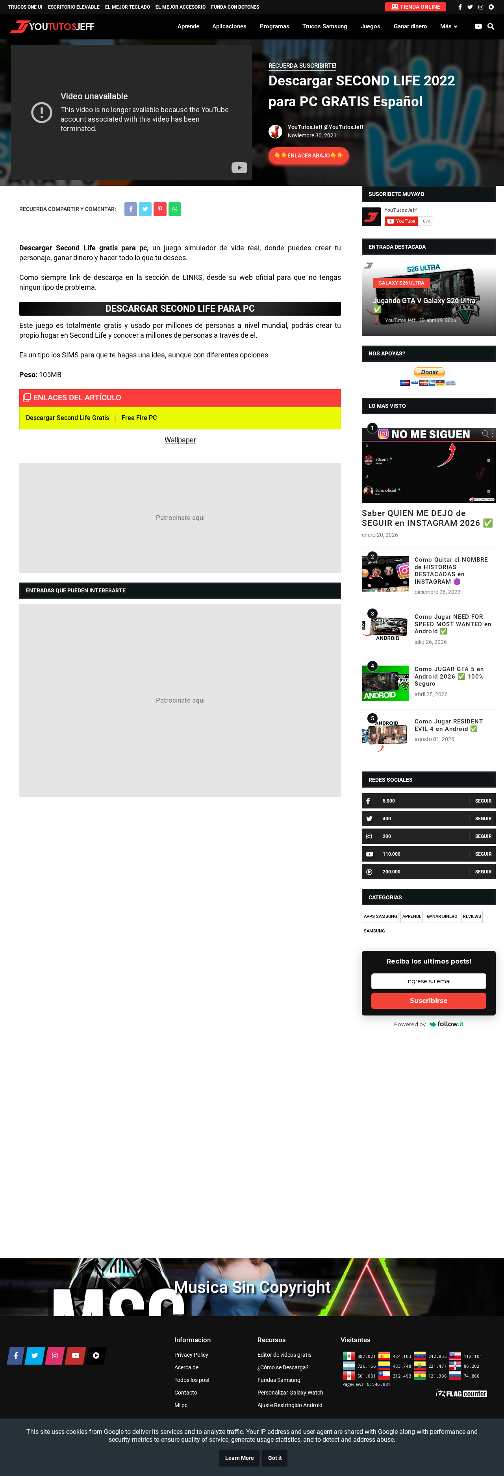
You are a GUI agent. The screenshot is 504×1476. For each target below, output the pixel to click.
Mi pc (180, 1405)
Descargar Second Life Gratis (67, 418)
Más (446, 26)
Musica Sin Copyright (252, 1287)
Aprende (188, 26)
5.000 (389, 801)
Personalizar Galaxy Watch (290, 1392)
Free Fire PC (139, 418)
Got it (275, 1458)
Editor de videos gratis (284, 1355)
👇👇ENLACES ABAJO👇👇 (308, 155)
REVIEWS (472, 916)
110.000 (391, 854)
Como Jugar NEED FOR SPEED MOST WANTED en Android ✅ (453, 624)
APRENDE (411, 916)
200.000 (391, 872)
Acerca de (186, 1367)
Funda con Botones (235, 7)
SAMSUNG (374, 931)
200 (387, 836)
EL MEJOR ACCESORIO (181, 7)
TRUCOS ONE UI (25, 7)
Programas (274, 26)
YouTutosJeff (305, 127)
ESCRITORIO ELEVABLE (74, 7)
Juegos (370, 26)
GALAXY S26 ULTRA (401, 283)
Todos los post (192, 1380)
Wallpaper (180, 440)
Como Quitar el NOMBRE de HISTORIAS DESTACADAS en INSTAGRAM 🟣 (451, 570)
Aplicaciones (229, 26)
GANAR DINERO (442, 916)
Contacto (185, 1392)
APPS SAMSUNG (380, 916)
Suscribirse (429, 1000)
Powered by (410, 1024)
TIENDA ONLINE (420, 7)
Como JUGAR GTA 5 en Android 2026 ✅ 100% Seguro (449, 676)
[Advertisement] (180, 518)
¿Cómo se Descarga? (283, 1367)
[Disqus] (180, 904)
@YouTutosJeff (343, 127)
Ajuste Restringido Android (290, 1405)
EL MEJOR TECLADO (127, 7)
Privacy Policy (191, 1355)
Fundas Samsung (279, 1380)
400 (387, 818)
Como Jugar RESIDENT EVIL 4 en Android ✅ (449, 725)
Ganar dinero (410, 26)
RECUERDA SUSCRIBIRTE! (302, 65)
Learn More (239, 1458)
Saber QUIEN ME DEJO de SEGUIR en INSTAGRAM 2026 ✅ (427, 518)
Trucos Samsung (324, 26)
